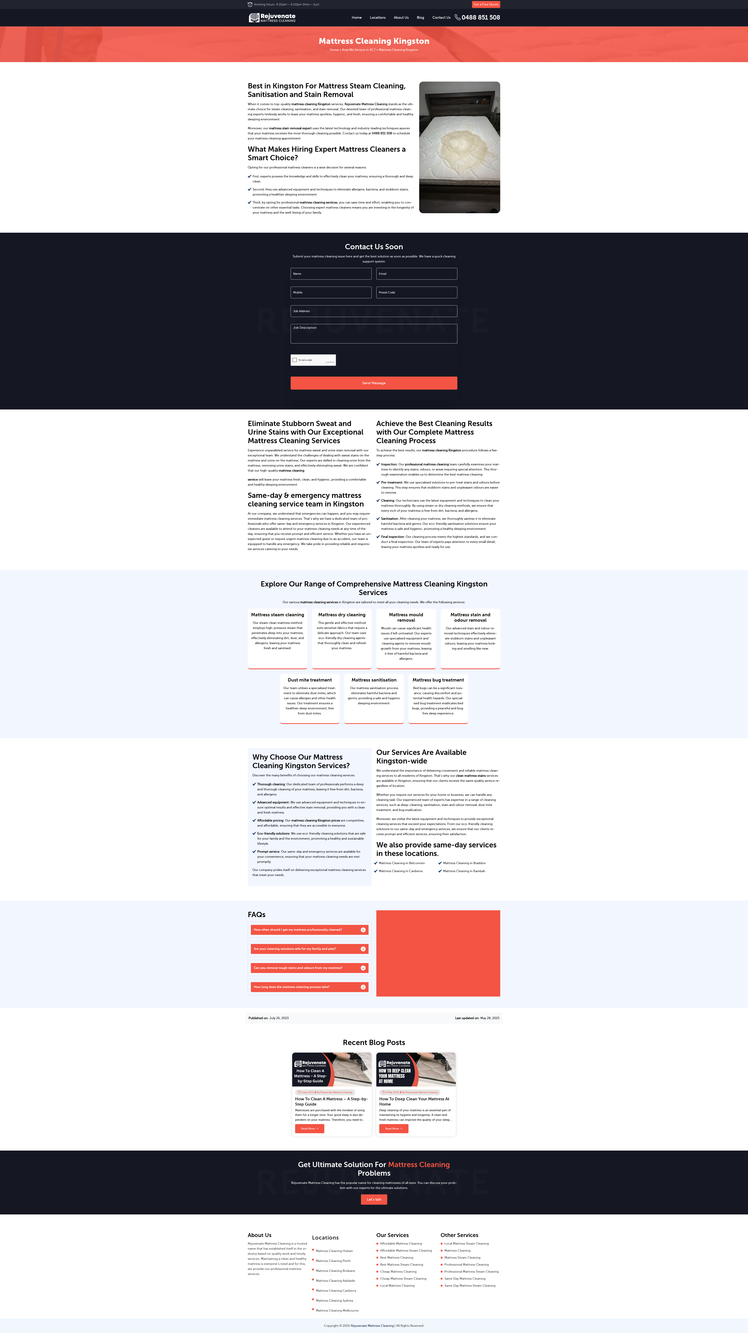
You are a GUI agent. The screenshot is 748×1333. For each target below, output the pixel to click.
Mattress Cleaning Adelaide (335, 1281)
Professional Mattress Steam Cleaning (472, 1271)
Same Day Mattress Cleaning (465, 1278)
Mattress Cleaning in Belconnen (402, 863)
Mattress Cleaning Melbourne (337, 1310)
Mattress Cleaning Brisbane (335, 1271)
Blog (420, 17)
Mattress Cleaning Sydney (334, 1300)
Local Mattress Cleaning (397, 1285)
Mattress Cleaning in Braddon (464, 863)
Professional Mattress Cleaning (467, 1264)
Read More (308, 1128)
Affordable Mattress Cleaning (401, 1243)
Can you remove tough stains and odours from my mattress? (298, 968)
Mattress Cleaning (457, 1250)
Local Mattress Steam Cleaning (467, 1243)
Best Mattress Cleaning (396, 1257)
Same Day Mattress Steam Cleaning (470, 1285)
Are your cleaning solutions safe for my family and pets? (295, 949)
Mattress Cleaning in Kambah (464, 871)
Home (357, 17)
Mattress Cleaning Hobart (334, 1251)
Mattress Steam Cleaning (462, 1257)
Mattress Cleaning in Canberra (401, 871)
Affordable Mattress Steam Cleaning (406, 1250)
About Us (401, 17)
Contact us (441, 17)
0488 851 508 (481, 17)
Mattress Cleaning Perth (333, 1261)
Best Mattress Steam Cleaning (401, 1264)
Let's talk (374, 1199)
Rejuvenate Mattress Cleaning (366, 104)
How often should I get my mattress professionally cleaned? (298, 930)
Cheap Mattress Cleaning (398, 1271)
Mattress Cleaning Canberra (336, 1290)
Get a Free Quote (486, 4)
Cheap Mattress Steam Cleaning (403, 1278)
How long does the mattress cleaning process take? (292, 987)
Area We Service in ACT (359, 50)
